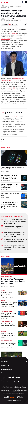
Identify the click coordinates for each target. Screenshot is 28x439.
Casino (3, 290)
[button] (22, 2)
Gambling (4, 331)
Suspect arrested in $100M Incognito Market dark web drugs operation (9, 186)
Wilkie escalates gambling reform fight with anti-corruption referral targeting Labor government (15, 221)
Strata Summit (5, 39)
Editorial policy (14, 116)
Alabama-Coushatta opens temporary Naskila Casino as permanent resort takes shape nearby (7, 295)
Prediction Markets (6, 276)
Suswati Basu (4, 286)
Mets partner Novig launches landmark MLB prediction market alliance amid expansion (15, 241)
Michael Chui (13, 33)
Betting (3, 300)
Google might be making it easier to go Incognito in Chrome (12, 168)
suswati (3, 337)
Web (3, 141)
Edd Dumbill (11, 88)
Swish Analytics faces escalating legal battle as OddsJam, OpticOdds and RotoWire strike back (14, 234)
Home (2, 5)
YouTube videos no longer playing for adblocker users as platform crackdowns (10, 177)
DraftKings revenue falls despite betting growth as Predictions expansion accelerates (13, 228)
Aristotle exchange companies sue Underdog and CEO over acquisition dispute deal (14, 247)
